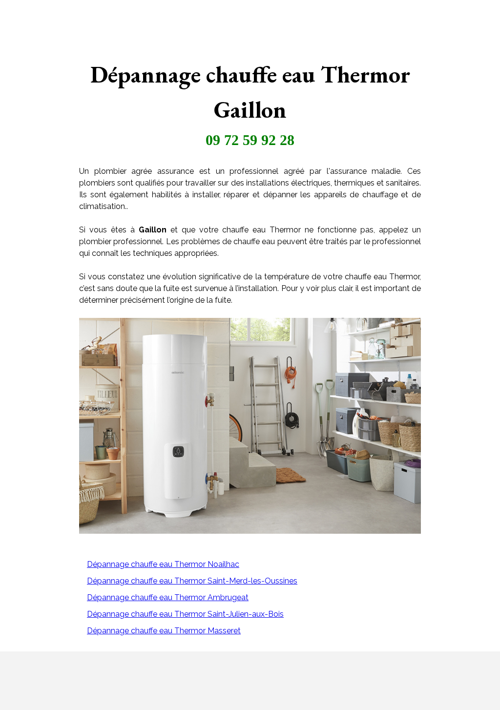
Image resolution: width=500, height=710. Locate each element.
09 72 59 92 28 (250, 140)
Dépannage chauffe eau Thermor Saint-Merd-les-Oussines (192, 580)
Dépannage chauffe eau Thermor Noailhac (163, 564)
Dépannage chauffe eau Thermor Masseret (164, 630)
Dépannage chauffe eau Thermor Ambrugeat (168, 597)
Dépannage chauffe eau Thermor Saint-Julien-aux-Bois (185, 614)
